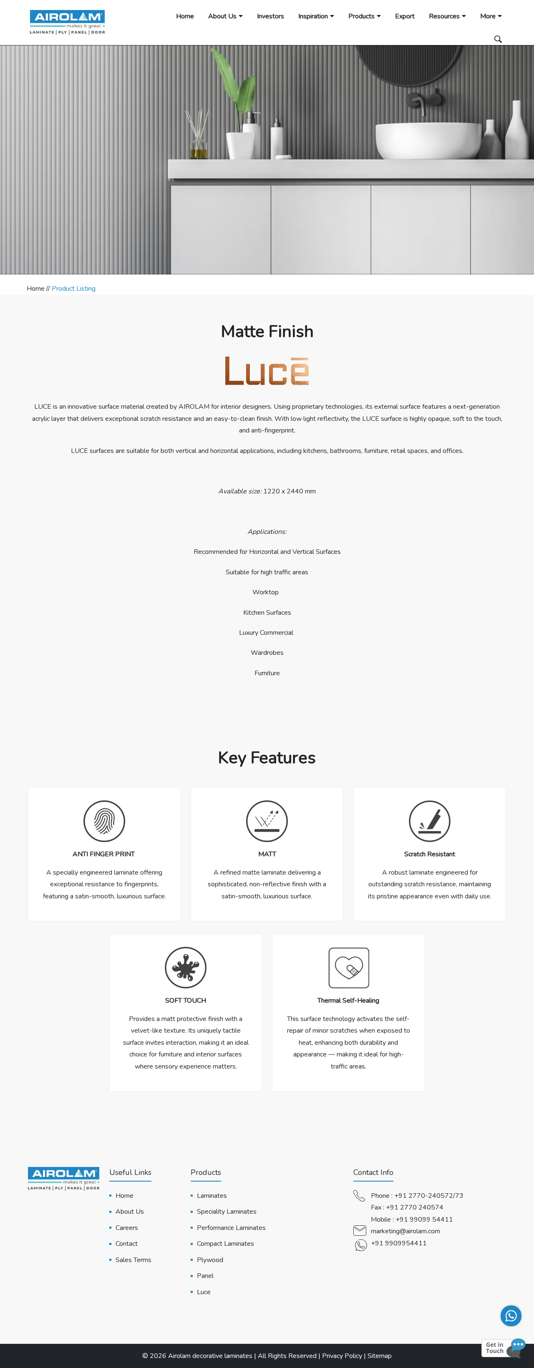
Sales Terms (133, 1260)
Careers (127, 1227)
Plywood (210, 1260)
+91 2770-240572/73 (428, 1195)
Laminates (212, 1195)
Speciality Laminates (227, 1211)
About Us (222, 16)
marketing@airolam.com (405, 1231)
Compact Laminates (225, 1243)
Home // (39, 288)
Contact (127, 1243)
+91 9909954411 (399, 1243)
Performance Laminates (231, 1227)
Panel (205, 1275)
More (488, 16)
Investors (270, 16)
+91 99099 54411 (424, 1219)
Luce (204, 1292)
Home (185, 16)
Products (361, 16)
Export (405, 16)
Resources (444, 16)
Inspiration (313, 16)
